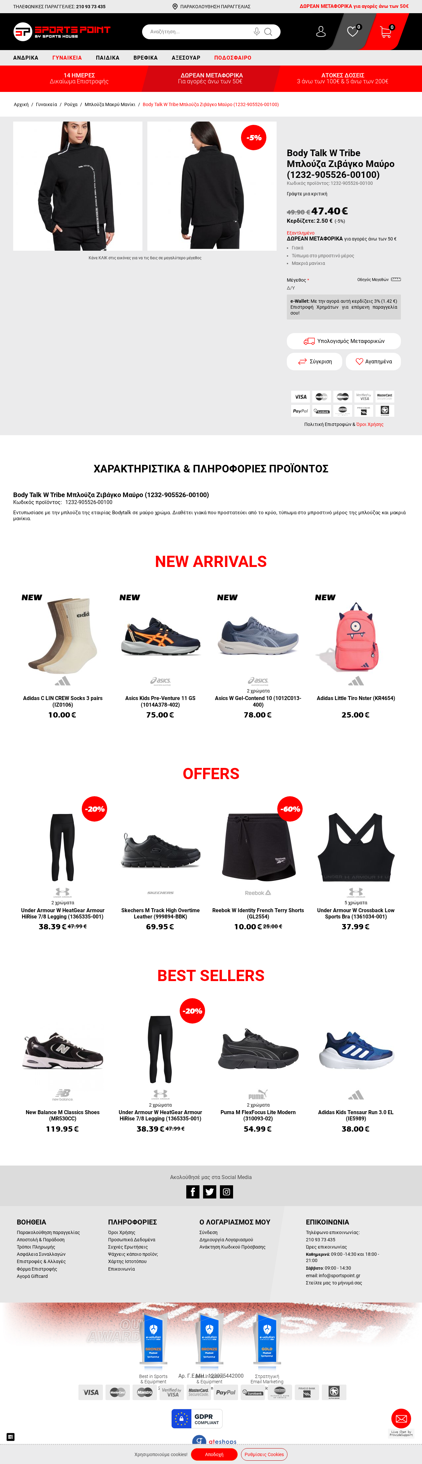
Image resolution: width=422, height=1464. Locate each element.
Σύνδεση (208, 1232)
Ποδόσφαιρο (233, 58)
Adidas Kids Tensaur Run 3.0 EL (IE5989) (356, 1115)
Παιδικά (108, 58)
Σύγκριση (321, 361)
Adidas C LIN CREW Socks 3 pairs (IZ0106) (63, 701)
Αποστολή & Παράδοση (41, 1239)
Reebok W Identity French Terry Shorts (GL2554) (258, 913)
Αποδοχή (214, 1454)
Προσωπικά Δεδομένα (131, 1239)
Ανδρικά (26, 58)
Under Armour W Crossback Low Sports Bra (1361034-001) (356, 913)
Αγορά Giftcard (32, 1276)
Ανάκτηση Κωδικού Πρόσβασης (232, 1247)
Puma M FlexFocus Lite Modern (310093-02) (258, 1115)
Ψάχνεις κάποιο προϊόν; (133, 1254)
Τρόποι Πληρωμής (36, 1247)
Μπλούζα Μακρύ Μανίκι (110, 104)
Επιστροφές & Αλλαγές (41, 1261)
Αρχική (21, 104)
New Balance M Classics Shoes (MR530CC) (63, 1115)
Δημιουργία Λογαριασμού (226, 1239)
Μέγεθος (296, 280)
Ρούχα (70, 104)
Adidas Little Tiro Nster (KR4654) (356, 698)
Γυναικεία (67, 58)
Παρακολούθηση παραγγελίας (48, 1232)
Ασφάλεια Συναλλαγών (41, 1254)
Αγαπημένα (378, 361)
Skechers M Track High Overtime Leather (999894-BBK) (160, 913)
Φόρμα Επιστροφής (37, 1269)
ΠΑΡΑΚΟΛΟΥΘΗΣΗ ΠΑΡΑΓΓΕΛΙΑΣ (215, 6)
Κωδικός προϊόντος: (308, 183)
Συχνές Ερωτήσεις (128, 1247)
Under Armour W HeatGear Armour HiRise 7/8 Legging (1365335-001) (63, 913)
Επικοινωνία (121, 1269)
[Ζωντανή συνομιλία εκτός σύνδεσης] (402, 1421)
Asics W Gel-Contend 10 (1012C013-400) (258, 701)
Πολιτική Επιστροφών (327, 424)
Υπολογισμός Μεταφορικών (351, 341)
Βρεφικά (146, 58)
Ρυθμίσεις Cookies (264, 1454)
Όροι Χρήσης (370, 424)
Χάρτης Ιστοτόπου (127, 1261)
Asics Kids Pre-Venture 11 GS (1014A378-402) (160, 701)
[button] (240, 1419)
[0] (385, 36)
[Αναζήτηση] (275, 31)
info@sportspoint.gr (339, 1275)
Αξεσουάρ (186, 58)
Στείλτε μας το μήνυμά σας (334, 1282)
